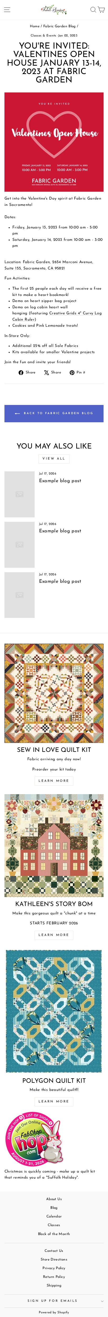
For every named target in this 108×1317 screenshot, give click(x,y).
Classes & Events (43, 35)
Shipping (54, 1285)
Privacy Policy (53, 1268)
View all (54, 458)
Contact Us (54, 1251)
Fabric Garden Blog (59, 26)
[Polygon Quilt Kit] (54, 1011)
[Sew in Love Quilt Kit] (54, 693)
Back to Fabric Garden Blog (57, 413)
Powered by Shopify (54, 1312)
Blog (53, 1208)
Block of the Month (54, 1234)
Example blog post (60, 481)
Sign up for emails (53, 1301)
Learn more (54, 781)
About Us (54, 1199)
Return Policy (54, 1277)
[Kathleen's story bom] (54, 845)
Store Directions (54, 1259)
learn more (54, 935)
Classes (54, 1225)
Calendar (54, 1216)
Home (35, 26)
